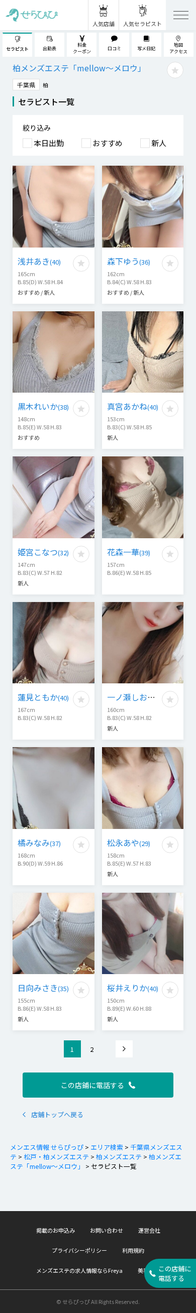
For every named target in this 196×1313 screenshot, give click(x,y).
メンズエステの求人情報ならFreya (79, 1270)
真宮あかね (132, 406)
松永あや (128, 843)
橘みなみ (39, 843)
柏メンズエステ (119, 1156)
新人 (158, 143)
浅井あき (39, 261)
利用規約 (133, 1250)
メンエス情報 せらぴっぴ (46, 1147)
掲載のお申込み (55, 1230)
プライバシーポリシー (79, 1250)
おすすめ (107, 143)
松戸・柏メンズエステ (56, 1156)
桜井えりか (132, 988)
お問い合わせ (106, 1230)
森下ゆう (128, 261)
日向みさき (43, 988)
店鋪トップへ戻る (57, 1114)
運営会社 (149, 1230)
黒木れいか (43, 406)
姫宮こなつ (43, 552)
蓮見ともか (43, 697)
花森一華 (128, 552)
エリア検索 (106, 1147)
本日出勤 (49, 143)
